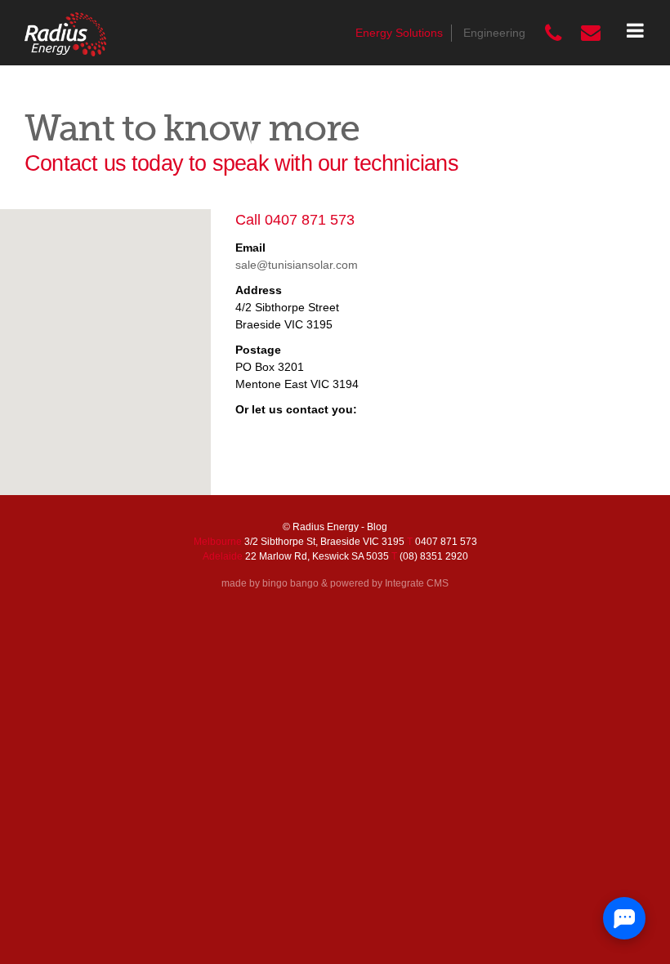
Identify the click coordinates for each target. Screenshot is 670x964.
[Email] (591, 33)
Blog (377, 527)
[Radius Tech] (65, 34)
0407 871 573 (310, 220)
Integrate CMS (417, 583)
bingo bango (290, 583)
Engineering (494, 32)
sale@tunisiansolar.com (296, 264)
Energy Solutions (399, 32)
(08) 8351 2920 (434, 556)
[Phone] (553, 33)
